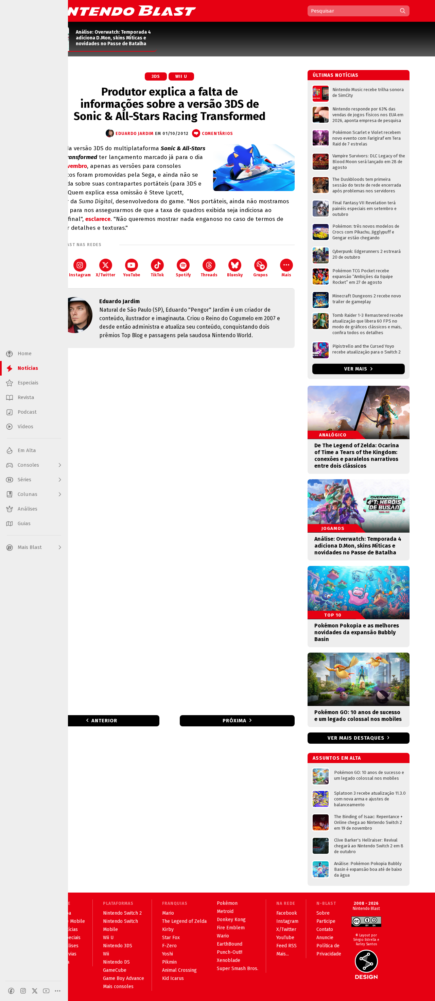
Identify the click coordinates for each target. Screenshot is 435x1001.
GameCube (114, 970)
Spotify (183, 275)
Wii (106, 954)
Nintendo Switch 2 (122, 913)
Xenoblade (228, 960)
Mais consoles (118, 986)
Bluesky (235, 275)
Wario (223, 936)
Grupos (260, 275)
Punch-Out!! (229, 952)
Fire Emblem (231, 928)
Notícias (69, 929)
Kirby (168, 929)
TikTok (157, 275)
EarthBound (229, 944)
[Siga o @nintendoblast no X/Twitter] (34, 991)
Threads (209, 275)
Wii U (181, 76)
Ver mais (356, 369)
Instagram (80, 275)
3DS (156, 76)
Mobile (110, 929)
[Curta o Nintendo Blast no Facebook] (11, 991)
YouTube (131, 275)
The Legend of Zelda (184, 921)
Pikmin (169, 962)
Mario (168, 913)
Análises (69, 946)
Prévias (68, 954)
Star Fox (171, 937)
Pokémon (227, 903)
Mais (286, 275)
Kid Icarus (173, 978)
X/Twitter (105, 275)
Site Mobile (72, 921)
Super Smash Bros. (237, 968)
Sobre (323, 913)
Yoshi (167, 954)
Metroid (225, 911)
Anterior (104, 721)
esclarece (97, 219)
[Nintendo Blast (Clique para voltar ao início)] (121, 10)
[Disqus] (170, 443)
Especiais (70, 937)
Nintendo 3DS (117, 946)
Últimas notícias (336, 75)
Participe (325, 921)
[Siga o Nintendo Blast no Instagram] (23, 991)
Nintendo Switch (120, 921)
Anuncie (324, 937)
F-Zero (169, 946)
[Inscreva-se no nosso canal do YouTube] (46, 991)
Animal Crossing (179, 970)
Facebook (286, 913)
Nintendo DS (116, 962)
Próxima (234, 721)
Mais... (282, 954)
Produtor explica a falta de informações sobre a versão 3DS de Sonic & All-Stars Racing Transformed (169, 104)
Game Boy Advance (123, 978)
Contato (324, 929)
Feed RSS (286, 946)
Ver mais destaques (356, 738)
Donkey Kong (231, 919)
